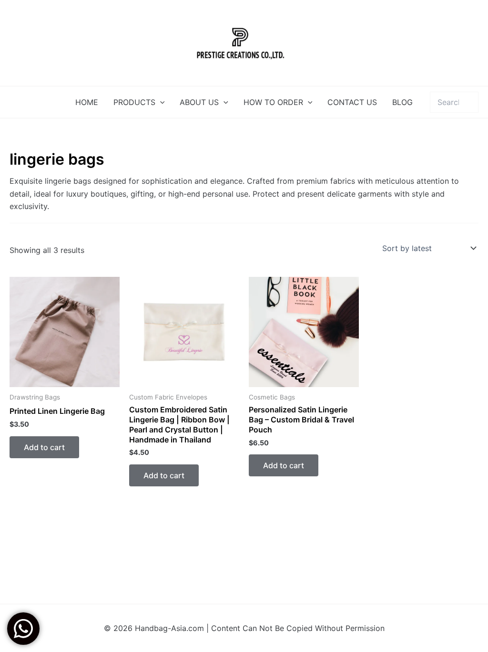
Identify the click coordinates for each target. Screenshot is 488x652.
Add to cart (44, 447)
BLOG (402, 102)
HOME (86, 102)
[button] (160, 102)
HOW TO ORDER (273, 102)
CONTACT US (352, 102)
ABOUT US (199, 102)
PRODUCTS (134, 102)
